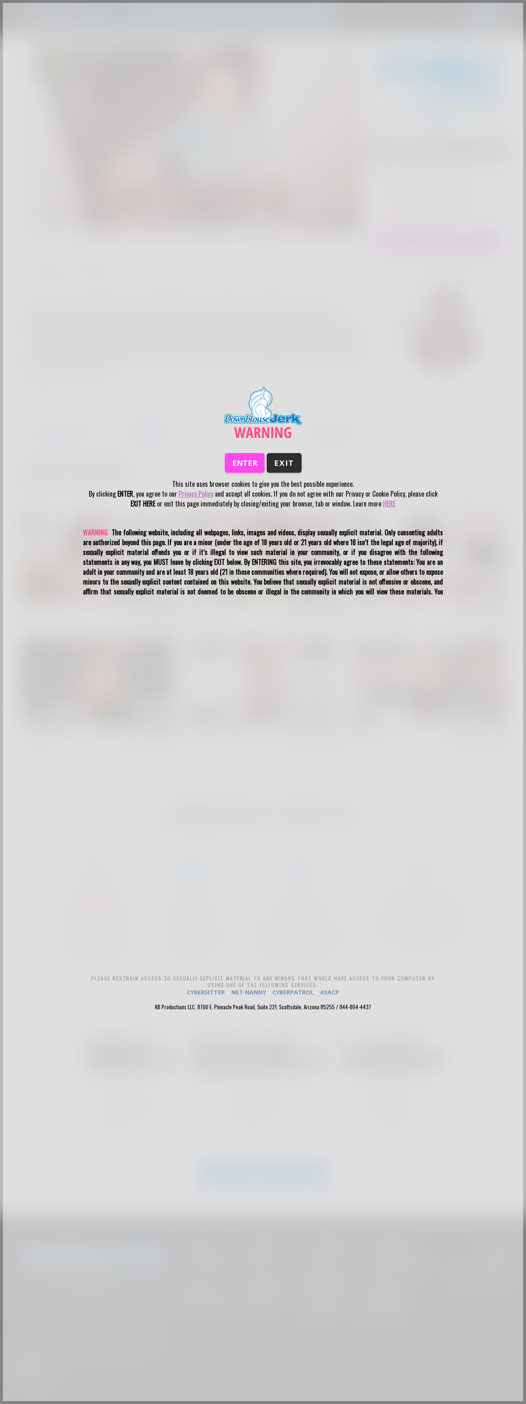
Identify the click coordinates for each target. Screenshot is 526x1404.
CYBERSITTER (206, 992)
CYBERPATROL (293, 992)
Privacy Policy (196, 494)
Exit (284, 463)
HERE (389, 504)
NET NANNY (248, 992)
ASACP (329, 992)
